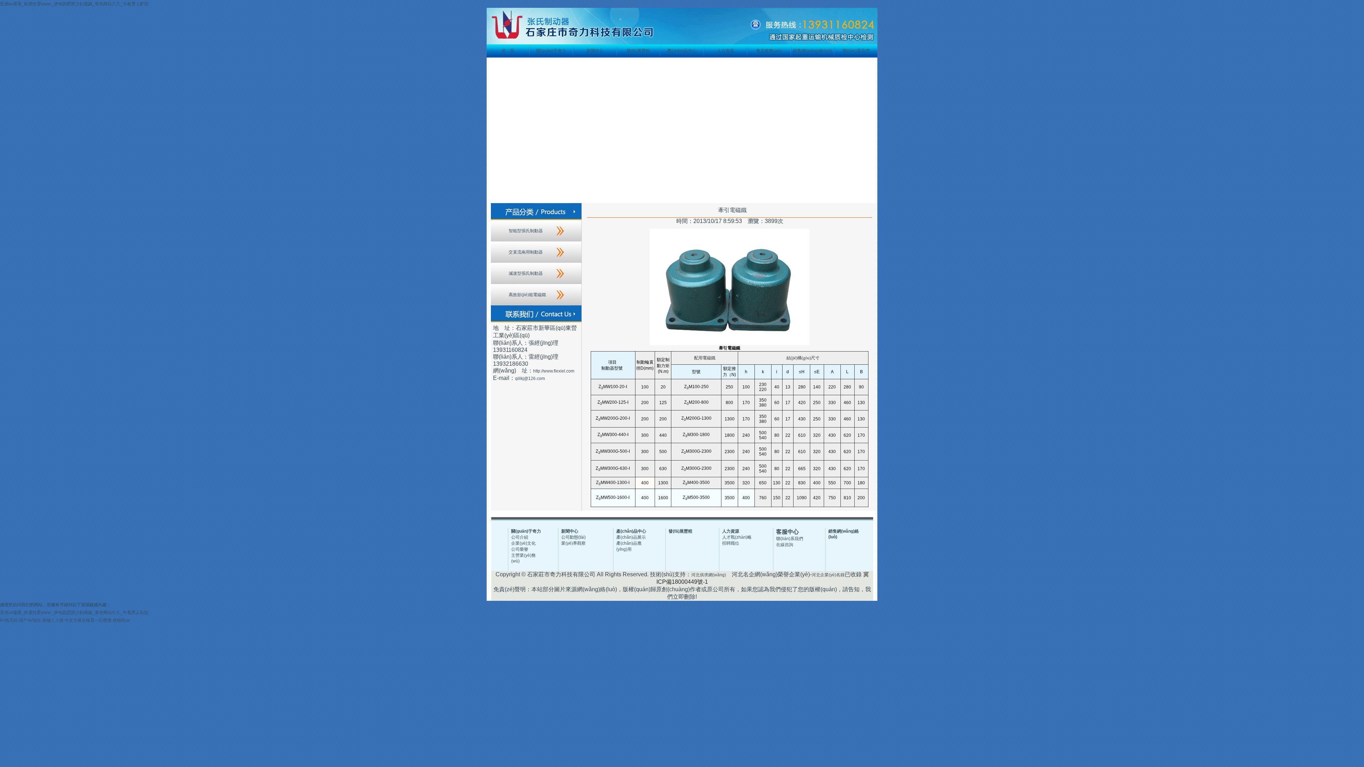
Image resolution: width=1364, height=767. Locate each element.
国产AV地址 (30, 620)
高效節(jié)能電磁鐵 (527, 294)
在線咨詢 (784, 544)
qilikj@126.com (530, 378)
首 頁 (508, 50)
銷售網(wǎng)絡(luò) (812, 50)
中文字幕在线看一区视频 (88, 620)
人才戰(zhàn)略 (737, 537)
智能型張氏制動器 (526, 230)
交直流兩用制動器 (526, 252)
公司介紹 (519, 537)
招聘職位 (730, 543)
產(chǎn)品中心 (682, 50)
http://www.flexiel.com (553, 371)
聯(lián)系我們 (856, 50)
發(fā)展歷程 (638, 50)
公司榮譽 (519, 549)
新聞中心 (594, 50)
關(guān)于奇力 (551, 50)
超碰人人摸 (53, 620)
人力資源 (725, 50)
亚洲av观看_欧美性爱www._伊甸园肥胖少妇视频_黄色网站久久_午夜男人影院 (74, 3)
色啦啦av (121, 620)
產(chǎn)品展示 (631, 537)
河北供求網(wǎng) (708, 574)
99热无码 (9, 620)
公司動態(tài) (573, 537)
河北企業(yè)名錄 (828, 574)
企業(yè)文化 (523, 543)
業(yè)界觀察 (573, 543)
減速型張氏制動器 (526, 273)
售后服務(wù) (769, 50)
